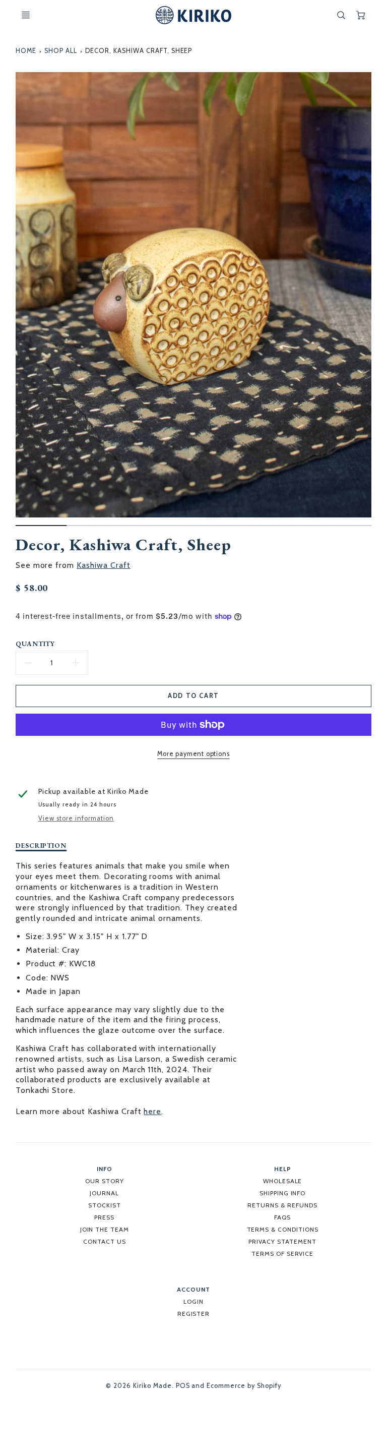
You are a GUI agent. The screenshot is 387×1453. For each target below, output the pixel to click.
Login (193, 1301)
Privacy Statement (282, 1241)
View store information (76, 818)
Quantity (35, 644)
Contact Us (104, 1241)
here (152, 1111)
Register (193, 1313)
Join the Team (104, 1229)
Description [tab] (41, 845)
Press (104, 1217)
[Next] (366, 303)
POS (183, 1385)
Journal (104, 1193)
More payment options (193, 754)
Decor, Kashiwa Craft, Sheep (138, 50)
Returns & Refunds (282, 1205)
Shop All (60, 50)
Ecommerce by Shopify (244, 1385)
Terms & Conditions (282, 1229)
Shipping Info (282, 1193)
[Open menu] (26, 15)
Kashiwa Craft (103, 565)
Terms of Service (282, 1253)
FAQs (282, 1217)
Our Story (104, 1181)
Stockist (104, 1205)
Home (26, 50)
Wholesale (282, 1181)
